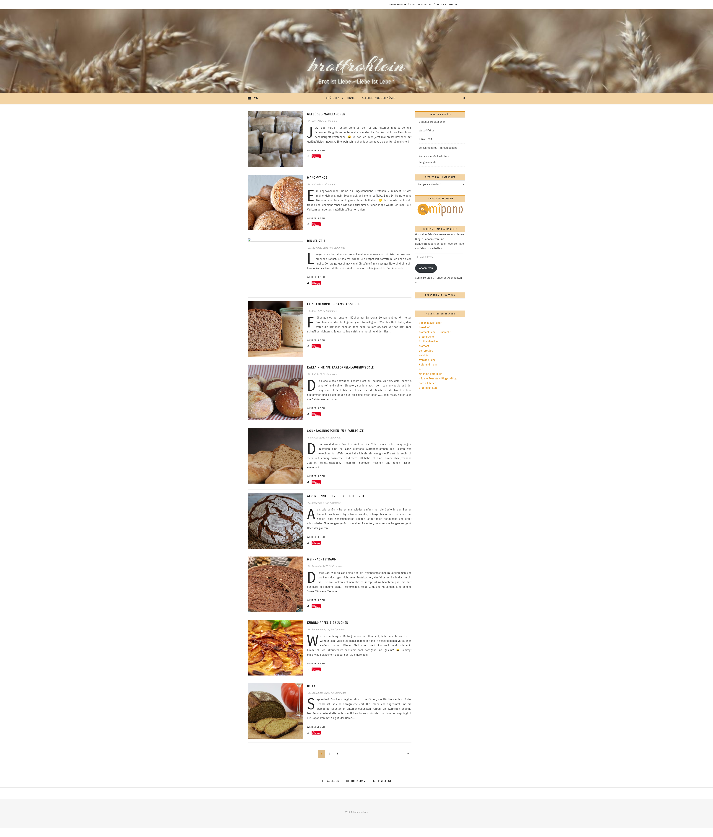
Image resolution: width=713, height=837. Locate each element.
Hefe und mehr (428, 364)
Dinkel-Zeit (316, 241)
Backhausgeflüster (430, 322)
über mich (440, 4)
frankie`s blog (427, 360)
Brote (351, 97)
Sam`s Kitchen (427, 383)
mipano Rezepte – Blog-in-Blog (438, 378)
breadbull (424, 327)
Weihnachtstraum (322, 559)
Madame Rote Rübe (430, 374)
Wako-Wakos (317, 177)
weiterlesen (316, 150)
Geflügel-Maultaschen (326, 114)
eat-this (423, 355)
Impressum (424, 4)
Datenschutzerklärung (401, 4)
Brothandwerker (428, 341)
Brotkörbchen (427, 336)
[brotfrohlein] (356, 51)
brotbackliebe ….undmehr (434, 332)
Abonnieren (426, 268)
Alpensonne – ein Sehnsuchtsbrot (336, 496)
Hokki (312, 686)
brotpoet (424, 346)
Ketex (422, 369)
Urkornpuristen (428, 387)
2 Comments (329, 184)
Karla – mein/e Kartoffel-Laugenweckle (340, 367)
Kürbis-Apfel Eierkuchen (328, 622)
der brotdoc (426, 350)
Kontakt (454, 4)
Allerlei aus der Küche (378, 97)
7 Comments (330, 311)
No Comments (331, 121)
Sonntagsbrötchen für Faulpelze (335, 431)
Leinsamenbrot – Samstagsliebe (333, 304)
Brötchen (332, 97)
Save (317, 157)
